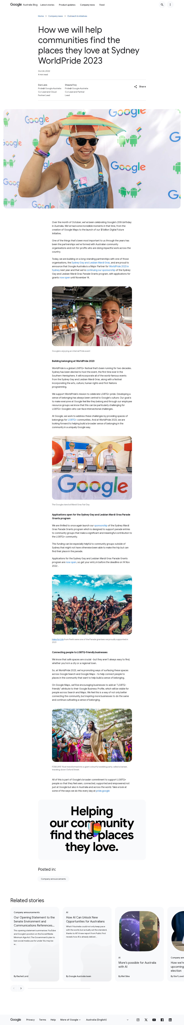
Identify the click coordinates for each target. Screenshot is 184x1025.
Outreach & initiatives (77, 16)
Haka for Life (58, 639)
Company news (87, 5)
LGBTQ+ (72, 419)
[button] (140, 86)
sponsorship (100, 525)
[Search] (162, 4)
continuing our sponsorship (100, 270)
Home (41, 16)
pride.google (103, 790)
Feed (101, 5)
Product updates (67, 5)
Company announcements (53, 879)
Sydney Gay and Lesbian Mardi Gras (91, 262)
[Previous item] (13, 988)
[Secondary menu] (170, 4)
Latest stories (47, 5)
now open (65, 277)
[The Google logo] (15, 1020)
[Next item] (21, 988)
